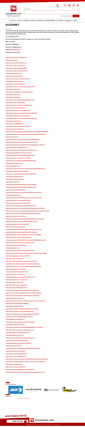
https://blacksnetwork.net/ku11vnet (16, 351)
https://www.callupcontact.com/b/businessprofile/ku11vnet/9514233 (25, 219)
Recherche (27, 9)
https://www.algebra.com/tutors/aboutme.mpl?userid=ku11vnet (24, 197)
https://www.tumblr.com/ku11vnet (15, 65)
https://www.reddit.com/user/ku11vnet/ (17, 71)
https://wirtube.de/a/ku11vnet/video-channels (19, 152)
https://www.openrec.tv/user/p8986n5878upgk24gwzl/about (23, 348)
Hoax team (56, 424)
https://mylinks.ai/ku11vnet (13, 195)
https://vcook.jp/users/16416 (14, 345)
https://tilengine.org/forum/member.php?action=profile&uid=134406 (25, 372)
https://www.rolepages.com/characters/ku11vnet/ (20, 311)
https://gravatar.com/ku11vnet (14, 76)
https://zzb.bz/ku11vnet (12, 137)
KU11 (7, 30)
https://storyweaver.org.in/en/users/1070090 (18, 158)
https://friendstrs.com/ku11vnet (14, 258)
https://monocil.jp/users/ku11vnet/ (15, 324)
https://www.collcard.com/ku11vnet (16, 367)
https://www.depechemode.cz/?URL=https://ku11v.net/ (21, 187)
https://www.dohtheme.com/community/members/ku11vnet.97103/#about (27, 359)
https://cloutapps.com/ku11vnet (14, 282)
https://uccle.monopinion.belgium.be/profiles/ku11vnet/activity (23, 192)
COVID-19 (19, 20)
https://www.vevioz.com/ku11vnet (15, 274)
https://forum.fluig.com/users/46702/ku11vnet (19, 237)
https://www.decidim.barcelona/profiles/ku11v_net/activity (22, 308)
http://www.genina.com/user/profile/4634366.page (20, 155)
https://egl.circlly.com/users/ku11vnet (16, 287)
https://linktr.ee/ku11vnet (13, 182)
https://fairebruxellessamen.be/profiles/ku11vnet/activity (22, 232)
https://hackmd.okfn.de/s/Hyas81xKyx (16, 353)
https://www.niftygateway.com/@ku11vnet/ (18, 110)
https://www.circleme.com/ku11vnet (16, 269)
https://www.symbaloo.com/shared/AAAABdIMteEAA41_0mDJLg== (24, 327)
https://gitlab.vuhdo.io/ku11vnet (14, 81)
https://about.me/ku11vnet (13, 89)
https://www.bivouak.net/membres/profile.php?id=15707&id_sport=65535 (26, 253)
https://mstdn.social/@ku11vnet (14, 123)
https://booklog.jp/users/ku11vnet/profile (17, 224)
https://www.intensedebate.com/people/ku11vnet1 (20, 100)
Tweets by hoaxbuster (24, 398)
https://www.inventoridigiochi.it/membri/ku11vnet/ (20, 338)
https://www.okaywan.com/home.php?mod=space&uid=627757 (24, 229)
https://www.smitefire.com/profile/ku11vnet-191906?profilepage (24, 293)
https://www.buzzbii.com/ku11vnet (15, 227)
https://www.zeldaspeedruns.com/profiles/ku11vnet (20, 250)
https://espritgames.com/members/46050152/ (19, 343)
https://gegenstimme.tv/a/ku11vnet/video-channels (20, 322)
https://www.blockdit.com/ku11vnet (16, 189)
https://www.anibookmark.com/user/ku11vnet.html (20, 242)
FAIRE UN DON (17, 421)
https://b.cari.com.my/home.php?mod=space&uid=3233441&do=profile (26, 240)
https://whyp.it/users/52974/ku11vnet (16, 245)
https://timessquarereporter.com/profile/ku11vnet (20, 330)
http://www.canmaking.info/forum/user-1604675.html (21, 174)
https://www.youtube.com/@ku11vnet (16, 57)
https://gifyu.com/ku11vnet (13, 97)
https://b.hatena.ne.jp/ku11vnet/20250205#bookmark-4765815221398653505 (27, 131)
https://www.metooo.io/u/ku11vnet (15, 102)
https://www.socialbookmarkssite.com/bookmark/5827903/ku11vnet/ (25, 168)
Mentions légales (31, 424)
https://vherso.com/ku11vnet (14, 364)
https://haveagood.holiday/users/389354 (17, 303)
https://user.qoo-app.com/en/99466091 (17, 340)
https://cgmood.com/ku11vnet (14, 163)
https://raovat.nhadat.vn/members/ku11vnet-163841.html (22, 113)
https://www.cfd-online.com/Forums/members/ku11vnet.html (23, 213)
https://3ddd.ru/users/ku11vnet (14, 306)
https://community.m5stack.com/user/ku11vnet (19, 105)
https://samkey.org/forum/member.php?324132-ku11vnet (22, 142)
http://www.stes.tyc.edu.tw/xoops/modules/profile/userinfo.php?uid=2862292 (28, 211)
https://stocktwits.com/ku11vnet (15, 129)
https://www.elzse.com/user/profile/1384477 (18, 200)
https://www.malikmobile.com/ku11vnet (17, 271)
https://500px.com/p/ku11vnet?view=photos (18, 115)
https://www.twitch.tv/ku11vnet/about (16, 68)
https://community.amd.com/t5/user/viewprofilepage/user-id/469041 (25, 145)
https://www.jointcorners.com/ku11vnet (17, 279)
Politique (40, 20)
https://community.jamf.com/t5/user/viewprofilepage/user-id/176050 (25, 208)
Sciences (68, 20)
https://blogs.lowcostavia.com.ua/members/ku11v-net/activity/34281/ (25, 301)
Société (60, 20)
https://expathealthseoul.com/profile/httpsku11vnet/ (20, 277)
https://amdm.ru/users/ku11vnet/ (15, 179)
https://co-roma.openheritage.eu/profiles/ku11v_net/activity (22, 295)
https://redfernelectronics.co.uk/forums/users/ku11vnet (21, 118)
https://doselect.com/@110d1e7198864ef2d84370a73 (21, 160)
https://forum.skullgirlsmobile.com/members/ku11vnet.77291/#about (25, 361)
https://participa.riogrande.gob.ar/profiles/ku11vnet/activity (22, 290)
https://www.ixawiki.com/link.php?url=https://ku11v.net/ (21, 150)
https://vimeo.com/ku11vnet (13, 73)
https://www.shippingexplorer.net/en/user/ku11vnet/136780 (22, 314)
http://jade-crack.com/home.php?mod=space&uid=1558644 (22, 264)
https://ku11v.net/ (16, 49)
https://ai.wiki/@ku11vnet (13, 248)
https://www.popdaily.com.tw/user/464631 (18, 256)
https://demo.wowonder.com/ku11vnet (16, 285)
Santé (75, 20)
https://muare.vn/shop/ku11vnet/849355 (17, 171)
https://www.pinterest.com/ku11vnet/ (16, 63)
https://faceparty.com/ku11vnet (14, 176)
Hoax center (47, 424)
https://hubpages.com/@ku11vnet (15, 319)
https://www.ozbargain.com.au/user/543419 (18, 203)
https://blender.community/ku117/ (15, 84)
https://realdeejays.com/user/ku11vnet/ (17, 147)
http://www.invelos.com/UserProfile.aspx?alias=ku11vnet (22, 221)
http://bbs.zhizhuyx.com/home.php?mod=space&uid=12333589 (23, 234)
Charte (40, 424)
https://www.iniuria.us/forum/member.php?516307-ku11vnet (22, 139)
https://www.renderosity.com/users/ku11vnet (18, 126)
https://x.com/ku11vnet (12, 60)
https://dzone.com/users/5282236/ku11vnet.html (19, 316)
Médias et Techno (29, 20)
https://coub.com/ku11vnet (13, 94)
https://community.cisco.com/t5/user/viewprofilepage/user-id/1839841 (26, 134)
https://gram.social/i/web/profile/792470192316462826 (21, 184)
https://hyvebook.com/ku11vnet (14, 298)
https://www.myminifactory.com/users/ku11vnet (19, 92)
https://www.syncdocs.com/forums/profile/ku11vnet (20, 86)
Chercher (75, 16)
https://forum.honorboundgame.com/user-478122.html (21, 261)
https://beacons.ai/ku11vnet (13, 121)
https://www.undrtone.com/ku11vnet (16, 216)
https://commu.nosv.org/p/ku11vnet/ (16, 356)
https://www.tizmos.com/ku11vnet (15, 108)
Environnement (51, 20)
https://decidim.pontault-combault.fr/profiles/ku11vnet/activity (23, 266)
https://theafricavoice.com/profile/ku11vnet (18, 332)
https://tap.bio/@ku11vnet (13, 166)
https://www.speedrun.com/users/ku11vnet (18, 78)
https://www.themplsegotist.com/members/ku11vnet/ (21, 205)
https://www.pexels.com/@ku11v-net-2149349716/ (20, 369)
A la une (11, 20)
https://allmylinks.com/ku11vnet (15, 335)
